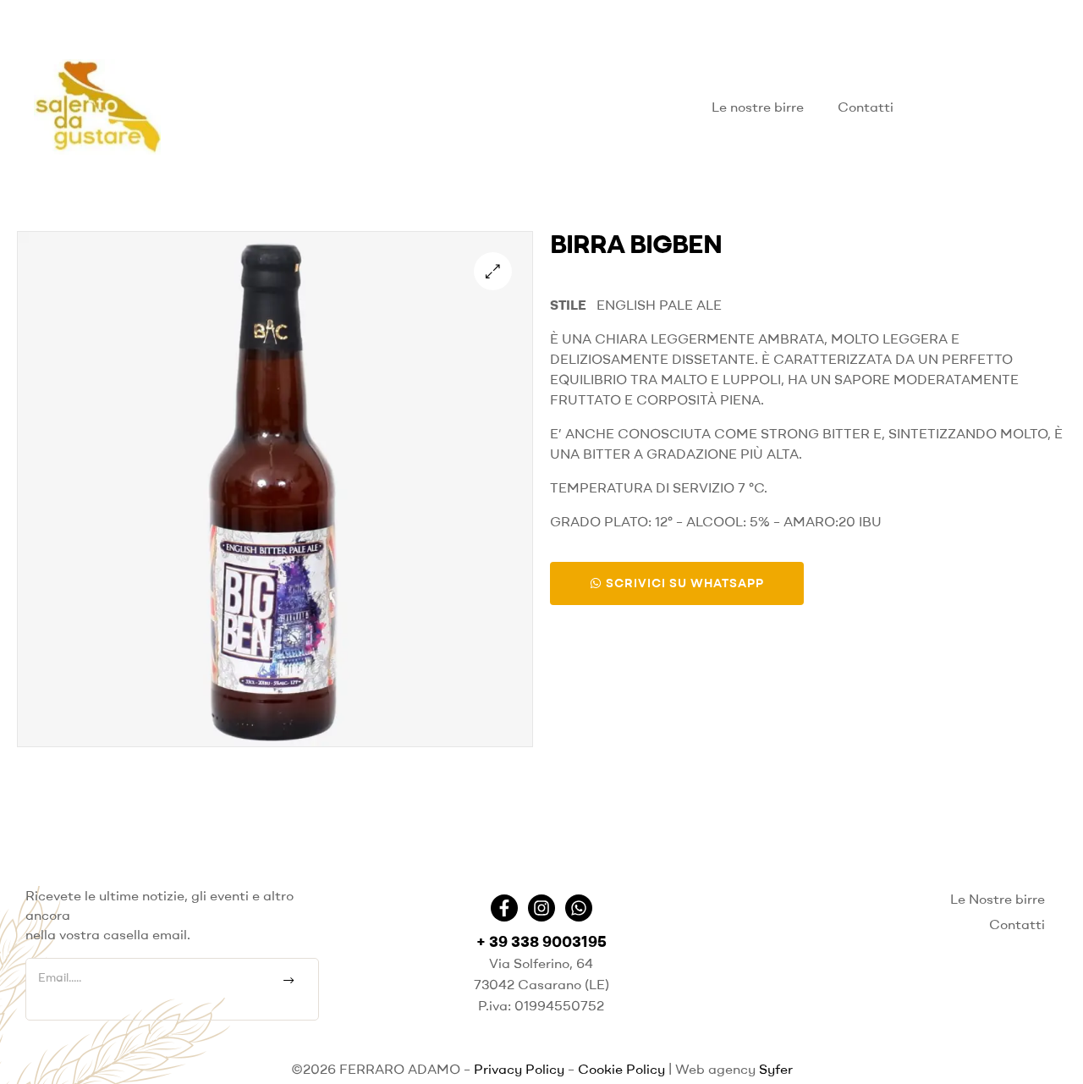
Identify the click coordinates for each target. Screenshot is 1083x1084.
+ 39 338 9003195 (541, 941)
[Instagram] (541, 908)
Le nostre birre (758, 106)
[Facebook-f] (504, 908)
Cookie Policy (621, 1068)
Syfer (776, 1068)
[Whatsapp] (578, 908)
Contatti (865, 106)
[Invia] (289, 981)
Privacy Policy (519, 1068)
